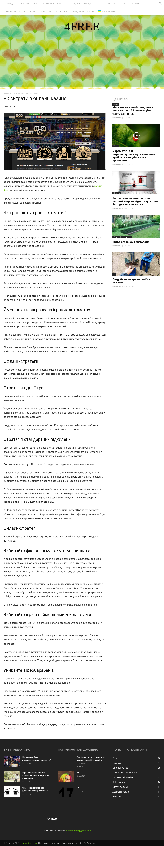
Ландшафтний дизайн (83, 4)
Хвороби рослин (15, 11)
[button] (160, 4)
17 (78, 788)
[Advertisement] (82, 64)
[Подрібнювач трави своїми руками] (136, 264)
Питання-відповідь (53, 4)
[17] (66, 791)
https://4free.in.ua (29, 843)
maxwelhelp (117, 117)
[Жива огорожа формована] (136, 226)
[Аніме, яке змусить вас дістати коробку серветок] (12, 791)
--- (114, 274)
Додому (7, 93)
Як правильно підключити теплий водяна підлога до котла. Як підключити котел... (135, 201)
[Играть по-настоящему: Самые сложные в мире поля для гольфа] (12, 776)
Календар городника (54, 11)
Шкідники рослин (83, 11)
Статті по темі (130, 4)
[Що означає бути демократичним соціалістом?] (12, 761)
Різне (33, 11)
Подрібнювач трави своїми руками (131, 280)
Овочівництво (28, 4)
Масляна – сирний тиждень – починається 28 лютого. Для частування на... (132, 110)
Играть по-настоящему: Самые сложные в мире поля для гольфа (35, 775)
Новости (116, 193)
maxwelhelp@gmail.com (78, 830)
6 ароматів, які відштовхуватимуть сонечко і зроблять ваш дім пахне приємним (133, 155)
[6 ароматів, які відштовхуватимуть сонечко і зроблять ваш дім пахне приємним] (136, 135)
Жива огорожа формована (130, 242)
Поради (9, 4)
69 (78, 772)
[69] (66, 776)
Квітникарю (109, 4)
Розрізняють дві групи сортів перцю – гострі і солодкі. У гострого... (91, 760)
